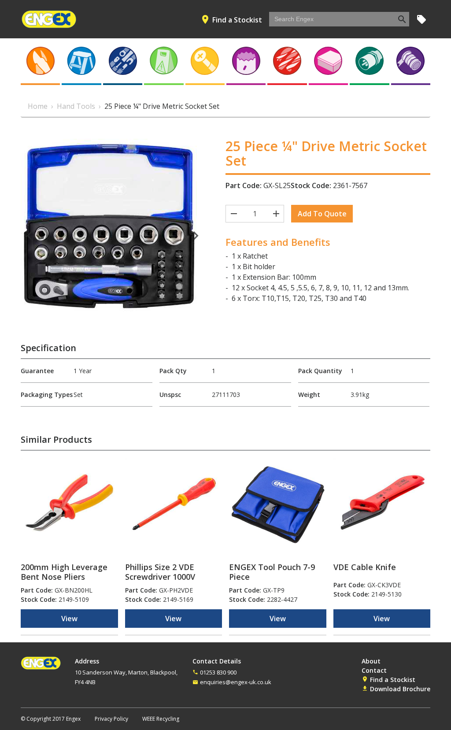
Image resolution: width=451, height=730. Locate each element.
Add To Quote (322, 214)
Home (38, 106)
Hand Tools (76, 106)
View (69, 618)
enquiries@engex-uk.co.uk (235, 682)
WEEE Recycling (160, 719)
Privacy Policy (111, 719)
